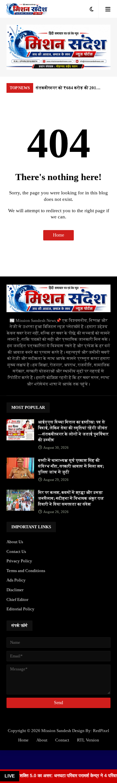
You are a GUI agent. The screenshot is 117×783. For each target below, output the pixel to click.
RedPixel (101, 730)
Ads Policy (16, 580)
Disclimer (14, 589)
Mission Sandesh (56, 730)
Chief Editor (17, 599)
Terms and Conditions (25, 570)
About (41, 740)
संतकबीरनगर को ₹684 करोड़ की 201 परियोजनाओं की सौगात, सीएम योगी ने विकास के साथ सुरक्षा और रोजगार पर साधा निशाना (70, 89)
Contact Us (16, 551)
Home (58, 235)
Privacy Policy (19, 560)
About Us (14, 541)
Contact (62, 740)
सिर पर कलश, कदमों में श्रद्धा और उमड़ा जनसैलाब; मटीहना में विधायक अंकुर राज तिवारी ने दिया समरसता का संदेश (71, 498)
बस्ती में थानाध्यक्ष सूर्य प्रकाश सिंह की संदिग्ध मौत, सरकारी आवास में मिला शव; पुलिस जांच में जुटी (71, 466)
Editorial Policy (20, 608)
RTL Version (88, 740)
